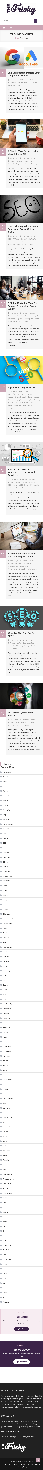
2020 (22, 394)
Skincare (6, 1217)
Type (4, 1278)
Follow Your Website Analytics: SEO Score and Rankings (21, 472)
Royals (5, 1203)
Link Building (27, 397)
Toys (4, 1269)
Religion (5, 1198)
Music (5, 1141)
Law (4, 1075)
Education (6, 914)
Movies (5, 1132)
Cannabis (6, 829)
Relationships (7, 1193)
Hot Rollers (7, 1051)
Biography (6, 810)
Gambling (6, 961)
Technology (7, 1245)
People (5, 1165)
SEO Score (24, 485)
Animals (5, 777)
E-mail (25, 161)
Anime (5, 781)
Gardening (6, 971)
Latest (23, 1464)
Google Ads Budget (22, 82)
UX (31, 485)
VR (4, 1297)
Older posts (8, 764)
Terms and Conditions (33, 1464)
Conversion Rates (29, 643)
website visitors (21, 488)
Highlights (6, 1027)
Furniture (6, 952)
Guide (5, 990)
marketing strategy (23, 646)
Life (4, 1084)
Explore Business (22, 1362)
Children (6, 852)
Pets (4, 1169)
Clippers (6, 862)
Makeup (5, 1103)
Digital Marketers (21, 242)
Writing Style (32, 569)
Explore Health (22, 1329)
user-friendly (27, 405)
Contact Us (16, 1464)
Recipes (5, 1188)
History (5, 1032)
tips (31, 244)
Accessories (7, 772)
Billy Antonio (14, 158)
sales (27, 164)
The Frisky (13, 391)
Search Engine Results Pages (18, 402)
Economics (6, 909)
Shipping (34, 164)
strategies (17, 405)
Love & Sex (7, 1094)
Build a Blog (19, 316)
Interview (6, 1070)
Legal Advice (7, 1079)
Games (5, 966)
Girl (4, 980)
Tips (4, 1255)
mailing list (29, 319)
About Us (7, 1464)
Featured (6, 938)
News (5, 1155)
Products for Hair (9, 1179)
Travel (5, 1273)
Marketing (32, 80)
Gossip (5, 985)
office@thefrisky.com (13, 1431)
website (10, 408)
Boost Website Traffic (28, 239)
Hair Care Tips (8, 1004)
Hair (4, 999)
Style (4, 1231)
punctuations (12, 569)
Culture (5, 895)
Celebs (5, 848)
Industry (5, 1061)
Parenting (6, 1160)
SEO (18, 85)
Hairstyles (6, 1018)
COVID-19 (6, 881)
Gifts (4, 975)
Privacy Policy (22, 1467)
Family (5, 928)
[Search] (35, 21)
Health (5, 1023)
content (10, 242)
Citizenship (6, 857)
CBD (4, 843)
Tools (5, 1264)
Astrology (6, 791)
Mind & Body (7, 1117)
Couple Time (7, 876)
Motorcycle (6, 1127)
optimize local (23, 400)
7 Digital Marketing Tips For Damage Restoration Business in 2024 (23, 306)
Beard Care (7, 796)
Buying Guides (8, 824)
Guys (5, 994)
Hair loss (6, 1013)
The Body (6, 1250)
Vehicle (5, 1288)
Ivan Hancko (14, 80)
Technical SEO (28, 725)
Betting (5, 805)
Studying (6, 1226)
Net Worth (6, 1150)
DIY (4, 904)
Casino (5, 838)
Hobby (5, 1037)
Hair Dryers (7, 1009)
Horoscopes (7, 1046)
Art (4, 786)
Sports (5, 1221)
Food (5, 942)
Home (5, 1042)
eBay (31, 161)
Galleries (6, 956)
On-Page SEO (18, 321)
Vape (4, 1283)
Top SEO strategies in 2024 (22, 387)
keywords (34, 82)
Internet (5, 1065)
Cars (4, 833)
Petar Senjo (14, 313)
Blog (4, 815)
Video (5, 1292)
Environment (7, 923)
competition (28, 563)
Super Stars (7, 1236)
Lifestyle (6, 1089)
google (23, 722)
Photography (7, 1174)
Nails (4, 1146)
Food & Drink (7, 947)
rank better (34, 400)
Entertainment (8, 919)
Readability (22, 569)
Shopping (6, 1212)
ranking (34, 646)
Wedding (6, 1302)
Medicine (6, 1113)
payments (19, 164)
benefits (18, 643)
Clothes (5, 867)
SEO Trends (17, 725)
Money (5, 1122)
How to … (6, 1056)
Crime (5, 886)
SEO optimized (13, 485)
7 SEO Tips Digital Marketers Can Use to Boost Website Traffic (23, 229)
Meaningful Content (23, 566)
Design (5, 900)
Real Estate (7, 1184)
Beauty (5, 800)
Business (32, 158)
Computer (6, 871)
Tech (9, 394)
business (18, 161)
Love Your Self (8, 1098)
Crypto (5, 890)
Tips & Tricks (7, 1259)
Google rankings (21, 482)
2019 (17, 722)
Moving (5, 1136)
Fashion (5, 933)
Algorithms (19, 563)
